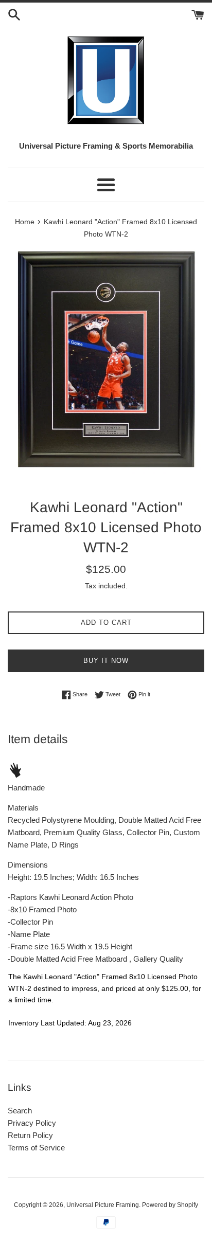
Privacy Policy (32, 1123)
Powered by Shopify (170, 1205)
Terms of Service (36, 1147)
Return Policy (30, 1135)
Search (20, 1110)
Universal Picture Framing (102, 1205)
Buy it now (106, 660)
